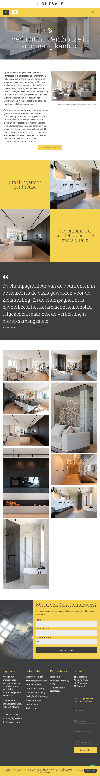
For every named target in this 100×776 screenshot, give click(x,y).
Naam (38, 619)
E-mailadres (42, 628)
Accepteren (90, 771)
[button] (92, 12)
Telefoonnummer (44, 637)
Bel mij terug (66, 650)
